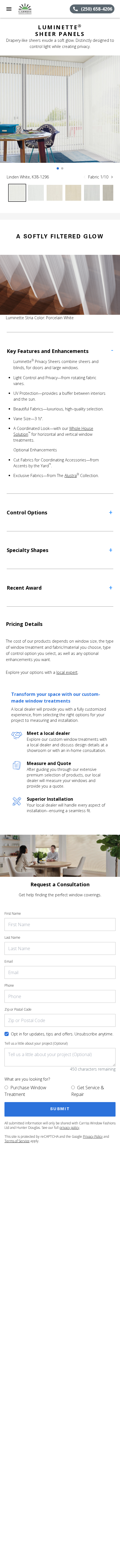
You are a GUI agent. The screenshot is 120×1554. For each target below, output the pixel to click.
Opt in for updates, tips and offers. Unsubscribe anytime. (62, 1034)
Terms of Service (17, 1141)
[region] (60, 114)
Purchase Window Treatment (25, 1091)
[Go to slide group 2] (62, 168)
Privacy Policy (93, 1136)
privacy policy (69, 1127)
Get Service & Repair (87, 1091)
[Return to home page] (34, 8)
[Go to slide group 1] (58, 168)
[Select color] (17, 193)
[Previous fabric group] (84, 177)
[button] (9, 9)
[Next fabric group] (112, 177)
